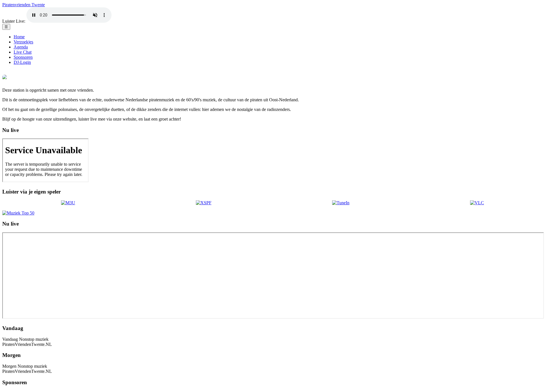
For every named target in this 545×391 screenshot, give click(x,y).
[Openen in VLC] (477, 202)
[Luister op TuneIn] (340, 202)
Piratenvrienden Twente (23, 4)
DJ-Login (22, 62)
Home (19, 36)
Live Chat (23, 52)
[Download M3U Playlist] (68, 202)
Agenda (21, 47)
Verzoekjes (23, 41)
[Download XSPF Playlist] (203, 202)
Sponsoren (23, 57)
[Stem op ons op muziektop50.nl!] (18, 213)
